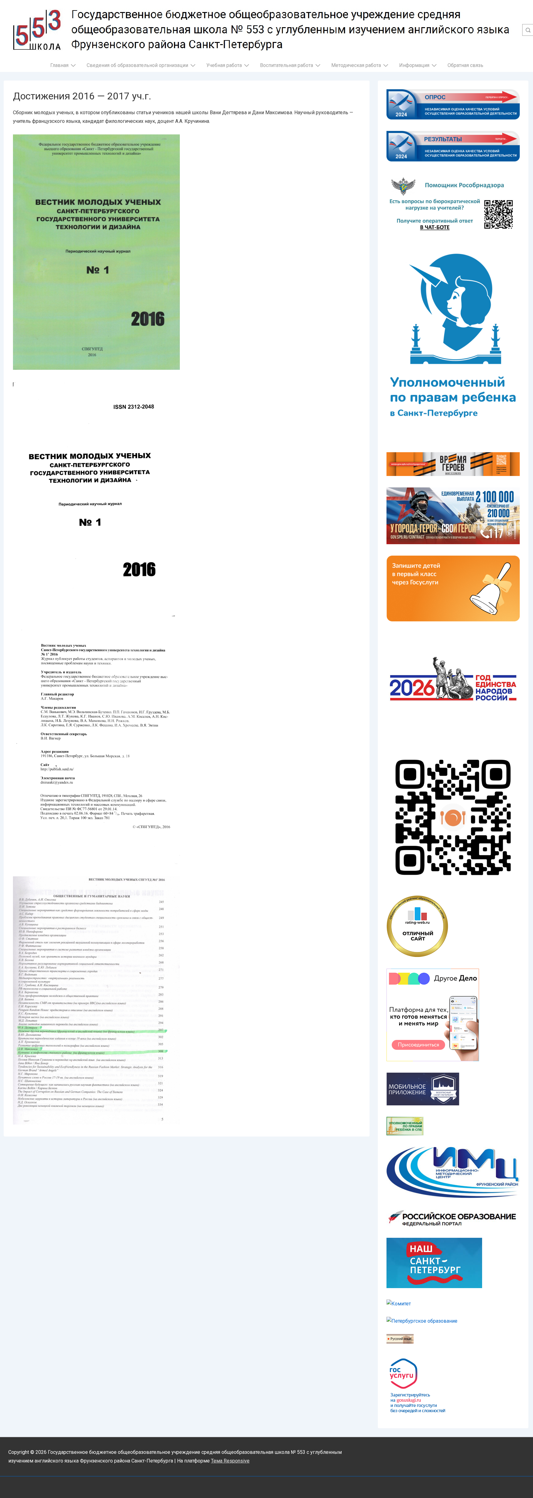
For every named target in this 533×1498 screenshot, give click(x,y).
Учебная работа (224, 65)
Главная (59, 65)
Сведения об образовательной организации (137, 65)
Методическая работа (356, 65)
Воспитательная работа (286, 65)
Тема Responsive (230, 1461)
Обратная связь (465, 65)
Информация (414, 65)
